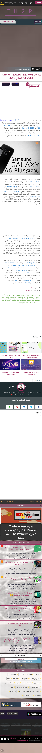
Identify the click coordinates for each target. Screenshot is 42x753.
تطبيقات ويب (26, 683)
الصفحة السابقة (7, 501)
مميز (12, 687)
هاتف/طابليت (34, 691)
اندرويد (15, 679)
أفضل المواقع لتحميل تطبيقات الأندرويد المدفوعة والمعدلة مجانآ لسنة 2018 (19, 579)
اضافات (37, 674)
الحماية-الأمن (12, 674)
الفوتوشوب (24, 679)
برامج (8, 679)
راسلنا (2, 714)
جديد (17, 683)
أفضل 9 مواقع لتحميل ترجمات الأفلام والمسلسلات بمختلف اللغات (19, 564)
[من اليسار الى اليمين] (33, 120)
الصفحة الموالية (35, 501)
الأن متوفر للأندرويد (7, 21)
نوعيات (21, 659)
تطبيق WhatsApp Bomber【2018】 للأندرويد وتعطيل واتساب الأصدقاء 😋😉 (19, 594)
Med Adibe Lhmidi (26, 730)
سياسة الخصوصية (12, 714)
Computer (37, 696)
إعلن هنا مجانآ (21, 666)
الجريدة (37, 69)
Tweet (15, 84)
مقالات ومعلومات (22, 687)
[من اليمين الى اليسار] (40, 120)
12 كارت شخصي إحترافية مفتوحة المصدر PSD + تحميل (19, 625)
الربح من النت (35, 679)
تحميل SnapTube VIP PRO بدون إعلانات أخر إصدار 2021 (19, 609)
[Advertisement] (21, 45)
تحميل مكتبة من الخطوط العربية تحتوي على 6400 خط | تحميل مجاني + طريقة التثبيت (19, 548)
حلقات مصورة (35, 687)
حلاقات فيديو (9, 683)
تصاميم (36, 683)
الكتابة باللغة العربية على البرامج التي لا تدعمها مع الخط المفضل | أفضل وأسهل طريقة (17, 641)
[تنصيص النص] (37, 120)
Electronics (27, 696)
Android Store (24, 691)
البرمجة (29, 674)
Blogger (13, 691)
